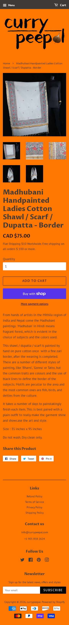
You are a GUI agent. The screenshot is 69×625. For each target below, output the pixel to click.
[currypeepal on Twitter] (22, 560)
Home (6, 63)
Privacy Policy (34, 507)
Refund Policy (34, 496)
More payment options (34, 304)
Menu (11, 5)
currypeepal (34, 602)
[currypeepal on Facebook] (30, 560)
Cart (62, 5)
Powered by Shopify (53, 602)
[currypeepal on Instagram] (47, 560)
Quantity (9, 259)
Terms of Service (34, 502)
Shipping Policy (34, 512)
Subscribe (53, 590)
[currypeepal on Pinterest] (39, 560)
